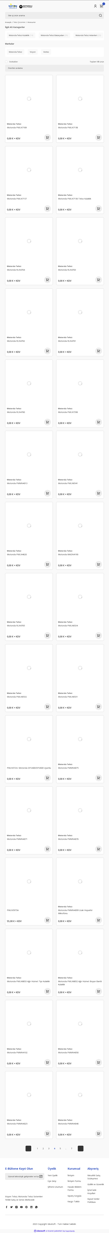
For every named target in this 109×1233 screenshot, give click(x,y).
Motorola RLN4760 (16, 412)
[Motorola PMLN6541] (80, 455)
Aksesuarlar (32, 22)
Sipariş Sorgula (74, 1195)
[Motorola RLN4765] (29, 597)
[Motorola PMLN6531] (80, 668)
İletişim (71, 1175)
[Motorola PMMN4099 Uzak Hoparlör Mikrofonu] (80, 881)
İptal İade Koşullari (91, 1191)
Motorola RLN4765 (16, 625)
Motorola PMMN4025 (17, 1123)
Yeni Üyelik (52, 1175)
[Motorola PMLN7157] (29, 170)
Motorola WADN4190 (68, 554)
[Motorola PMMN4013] (29, 455)
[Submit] (41, 1176)
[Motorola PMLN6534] (80, 597)
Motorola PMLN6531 (68, 696)
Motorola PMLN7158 (68, 127)
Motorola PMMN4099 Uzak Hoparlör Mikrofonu (75, 912)
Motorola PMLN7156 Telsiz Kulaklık (74, 198)
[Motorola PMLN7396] (80, 383)
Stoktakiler (13, 62)
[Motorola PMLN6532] (29, 668)
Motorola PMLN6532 (17, 696)
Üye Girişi (52, 1181)
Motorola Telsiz (14, 124)
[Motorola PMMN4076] (80, 810)
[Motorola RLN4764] (29, 241)
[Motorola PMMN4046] (80, 1095)
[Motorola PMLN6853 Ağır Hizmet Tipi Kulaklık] (29, 953)
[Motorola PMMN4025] (29, 1095)
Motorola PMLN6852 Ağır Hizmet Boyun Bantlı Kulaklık (80, 983)
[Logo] (21, 6)
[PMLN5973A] (29, 881)
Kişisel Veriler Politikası (93, 1200)
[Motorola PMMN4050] (80, 1024)
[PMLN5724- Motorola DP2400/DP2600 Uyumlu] (29, 739)
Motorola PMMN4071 (17, 839)
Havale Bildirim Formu (74, 1188)
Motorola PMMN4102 (17, 1052)
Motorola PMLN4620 (17, 554)
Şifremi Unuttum (55, 1187)
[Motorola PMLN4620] (29, 526)
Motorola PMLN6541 (68, 483)
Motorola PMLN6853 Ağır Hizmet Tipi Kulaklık (28, 981)
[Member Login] (95, 6)
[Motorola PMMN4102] (29, 1024)
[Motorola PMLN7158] (80, 99)
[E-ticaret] (54, 1231)
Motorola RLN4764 (16, 269)
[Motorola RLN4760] (29, 383)
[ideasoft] (39, 1231)
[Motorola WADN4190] (80, 526)
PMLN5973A (13, 910)
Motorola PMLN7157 (17, 198)
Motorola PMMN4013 (17, 483)
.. (65, 1148)
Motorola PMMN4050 (68, 1052)
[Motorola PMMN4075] (80, 739)
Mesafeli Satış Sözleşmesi (93, 1177)
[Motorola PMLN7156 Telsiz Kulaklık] (80, 170)
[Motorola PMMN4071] (29, 810)
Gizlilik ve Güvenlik (95, 1184)
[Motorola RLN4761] (80, 312)
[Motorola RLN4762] (29, 312)
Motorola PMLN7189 (17, 127)
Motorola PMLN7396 (68, 412)
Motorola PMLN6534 (68, 625)
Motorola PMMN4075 (68, 768)
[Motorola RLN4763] (80, 241)
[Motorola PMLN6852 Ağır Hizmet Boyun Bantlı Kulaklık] (80, 953)
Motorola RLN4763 (67, 269)
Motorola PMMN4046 (68, 1123)
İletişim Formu (74, 1181)
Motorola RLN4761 (67, 341)
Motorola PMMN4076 (68, 839)
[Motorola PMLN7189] (29, 99)
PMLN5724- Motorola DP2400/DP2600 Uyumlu (29, 768)
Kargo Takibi (73, 1201)
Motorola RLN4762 (16, 341)
